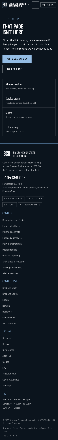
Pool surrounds (9, 249)
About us (6, 355)
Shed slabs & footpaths (14, 261)
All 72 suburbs (9, 323)
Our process (8, 349)
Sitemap (6, 385)
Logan (5, 299)
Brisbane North (9, 287)
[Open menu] (35, 5)
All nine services (10, 273)
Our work (6, 338)
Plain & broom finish (12, 243)
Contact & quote (10, 379)
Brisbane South (10, 293)
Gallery (5, 344)
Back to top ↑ (9, 436)
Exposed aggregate (12, 237)
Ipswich (6, 305)
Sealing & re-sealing (12, 267)
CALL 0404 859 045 (17, 59)
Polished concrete (11, 231)
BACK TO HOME (14, 68)
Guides (5, 361)
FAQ (4, 367)
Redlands (7, 311)
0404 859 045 (14, 177)
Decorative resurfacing (13, 220)
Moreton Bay (8, 317)
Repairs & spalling (11, 255)
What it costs (9, 373)
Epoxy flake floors (11, 225)
